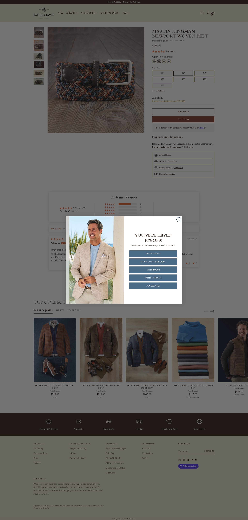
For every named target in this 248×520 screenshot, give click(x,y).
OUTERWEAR (153, 269)
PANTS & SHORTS (153, 277)
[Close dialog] (179, 219)
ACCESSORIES (153, 285)
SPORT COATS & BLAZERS (153, 261)
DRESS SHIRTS (153, 253)
